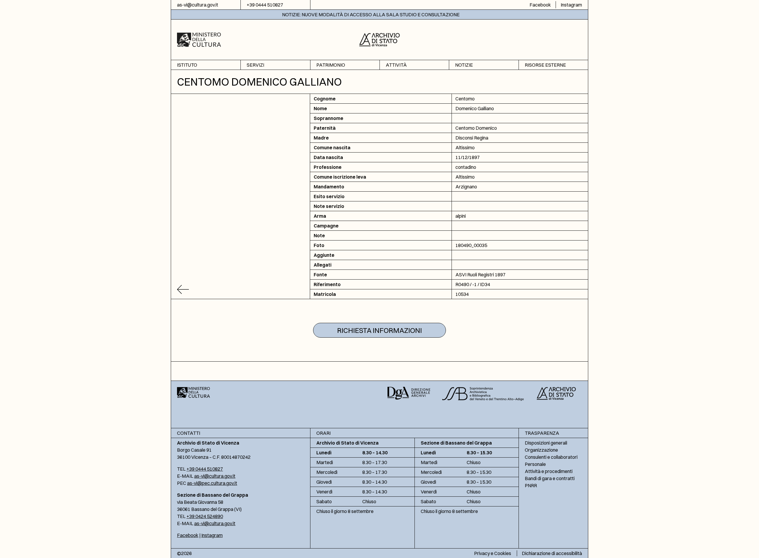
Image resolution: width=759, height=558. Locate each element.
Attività (396, 65)
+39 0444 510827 (265, 5)
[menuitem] (205, 65)
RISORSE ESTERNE (545, 65)
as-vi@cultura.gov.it (197, 5)
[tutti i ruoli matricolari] (240, 289)
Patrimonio (330, 65)
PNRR (531, 485)
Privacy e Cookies (492, 553)
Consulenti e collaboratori (551, 457)
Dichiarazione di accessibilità (552, 553)
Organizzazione (541, 450)
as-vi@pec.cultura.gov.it (212, 483)
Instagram (571, 5)
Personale (535, 464)
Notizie (464, 65)
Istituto (187, 65)
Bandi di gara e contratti (550, 478)
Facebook (540, 5)
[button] (379, 38)
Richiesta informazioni (379, 330)
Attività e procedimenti (549, 471)
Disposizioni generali (546, 443)
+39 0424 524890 (204, 516)
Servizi (255, 65)
